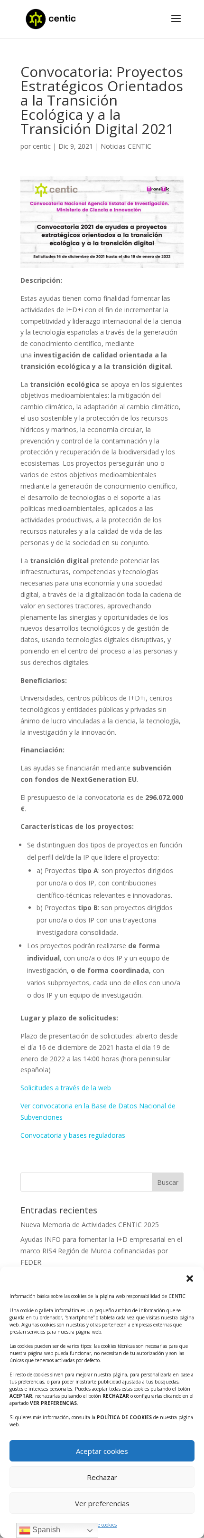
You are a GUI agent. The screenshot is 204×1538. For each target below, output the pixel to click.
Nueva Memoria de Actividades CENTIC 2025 (89, 1224)
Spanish (45, 1530)
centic (42, 146)
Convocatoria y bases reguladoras (72, 1135)
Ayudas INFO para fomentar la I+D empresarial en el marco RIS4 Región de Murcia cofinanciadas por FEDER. (101, 1251)
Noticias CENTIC (126, 146)
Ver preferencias (102, 1503)
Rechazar (102, 1477)
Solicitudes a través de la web (65, 1087)
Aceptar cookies (102, 1451)
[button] (190, 1278)
